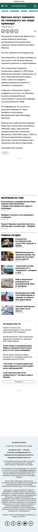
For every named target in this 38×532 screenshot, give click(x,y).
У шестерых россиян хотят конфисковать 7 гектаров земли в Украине (18, 375)
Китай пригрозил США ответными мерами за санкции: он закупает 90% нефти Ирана (25, 296)
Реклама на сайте (14, 450)
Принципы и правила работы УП (19, 457)
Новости (5, 11)
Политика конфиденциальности (19, 452)
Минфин (5, 153)
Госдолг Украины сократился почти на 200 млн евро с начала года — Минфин (18, 225)
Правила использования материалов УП (19, 455)
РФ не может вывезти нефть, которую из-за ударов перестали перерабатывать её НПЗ (17, 357)
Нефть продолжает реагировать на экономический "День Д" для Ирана (25, 282)
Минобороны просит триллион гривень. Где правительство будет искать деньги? (25, 255)
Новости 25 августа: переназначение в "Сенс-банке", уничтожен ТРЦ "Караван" (17, 330)
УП (32, 53)
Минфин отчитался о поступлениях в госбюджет (17, 216)
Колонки (23, 11)
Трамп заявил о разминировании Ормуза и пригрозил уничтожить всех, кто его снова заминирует (17, 348)
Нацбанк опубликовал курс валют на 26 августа (25, 308)
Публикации (14, 11)
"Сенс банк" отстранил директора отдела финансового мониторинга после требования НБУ (18, 366)
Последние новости (12, 324)
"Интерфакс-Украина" (26, 470)
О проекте (26, 450)
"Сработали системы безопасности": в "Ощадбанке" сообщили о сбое (26, 269)
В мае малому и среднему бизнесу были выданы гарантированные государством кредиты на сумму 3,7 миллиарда (18, 205)
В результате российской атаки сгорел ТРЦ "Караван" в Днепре (25, 242)
